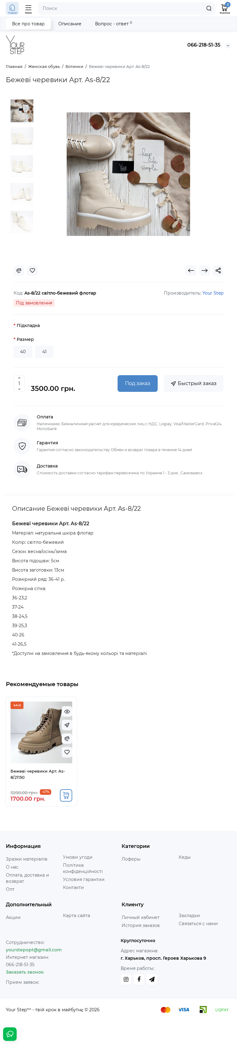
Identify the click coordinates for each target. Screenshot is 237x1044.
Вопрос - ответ (113, 24)
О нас (12, 867)
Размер (25, 339)
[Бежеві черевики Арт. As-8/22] (21, 110)
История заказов (141, 925)
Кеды (185, 857)
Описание (69, 24)
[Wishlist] (32, 270)
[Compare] (19, 270)
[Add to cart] (66, 795)
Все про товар (28, 24)
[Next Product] (204, 270)
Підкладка (28, 325)
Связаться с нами (198, 923)
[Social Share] (218, 270)
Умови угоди (78, 857)
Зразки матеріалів (27, 859)
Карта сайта (76, 915)
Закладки (189, 915)
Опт (10, 889)
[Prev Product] (191, 270)
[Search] (209, 8)
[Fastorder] (67, 725)
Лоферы (131, 859)
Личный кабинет (141, 917)
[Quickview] (67, 711)
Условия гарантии (84, 879)
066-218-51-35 (203, 45)
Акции (13, 917)
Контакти (73, 887)
